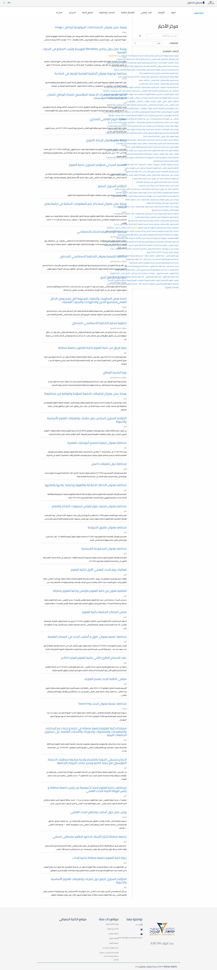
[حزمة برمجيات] (157, 118)
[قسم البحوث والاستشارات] (153, 55)
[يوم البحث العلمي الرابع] (138, 97)
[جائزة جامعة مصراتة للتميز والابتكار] (166, 161)
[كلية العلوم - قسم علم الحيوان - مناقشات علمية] (161, 273)
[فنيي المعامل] (155, 217)
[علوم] (165, 245)
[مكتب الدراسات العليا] (171, 62)
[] (139, 175)
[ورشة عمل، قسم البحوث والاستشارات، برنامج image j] (159, 175)
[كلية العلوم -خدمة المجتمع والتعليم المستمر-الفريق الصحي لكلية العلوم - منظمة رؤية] (147, 269)
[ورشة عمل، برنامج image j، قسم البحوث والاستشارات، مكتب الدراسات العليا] (152, 199)
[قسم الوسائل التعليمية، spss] (168, 171)
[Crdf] (139, 241)
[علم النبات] (156, 147)
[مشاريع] (157, 238)
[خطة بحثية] (133, 224)
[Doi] (141, 73)
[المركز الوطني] (153, 234)
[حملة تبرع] (160, 115)
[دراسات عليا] (174, 231)
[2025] (136, 76)
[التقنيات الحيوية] (173, 111)
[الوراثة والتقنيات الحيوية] (170, 238)
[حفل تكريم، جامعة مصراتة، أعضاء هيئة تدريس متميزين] (159, 185)
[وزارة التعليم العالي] (142, 217)
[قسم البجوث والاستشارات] (145, 69)
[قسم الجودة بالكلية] (138, 104)
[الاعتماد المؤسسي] (171, 115)
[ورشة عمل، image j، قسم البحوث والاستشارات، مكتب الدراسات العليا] (137, 196)
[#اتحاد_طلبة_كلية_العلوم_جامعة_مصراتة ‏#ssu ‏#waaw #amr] (156, 154)
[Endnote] (143, 245)
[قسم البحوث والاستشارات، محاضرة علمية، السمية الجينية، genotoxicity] (153, 220)
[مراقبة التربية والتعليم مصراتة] (168, 192)
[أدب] (155, 245)
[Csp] (134, 241)
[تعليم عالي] (143, 234)
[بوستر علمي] (174, 248)
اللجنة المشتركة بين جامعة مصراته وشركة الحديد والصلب (109, 956)
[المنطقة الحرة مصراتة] (170, 196)
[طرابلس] (175, 234)
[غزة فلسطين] (161, 227)
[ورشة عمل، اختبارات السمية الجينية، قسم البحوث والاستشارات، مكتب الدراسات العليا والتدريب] (146, 206)
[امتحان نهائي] (162, 66)
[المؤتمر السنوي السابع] (147, 227)
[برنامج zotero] (161, 111)
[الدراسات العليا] (173, 283)
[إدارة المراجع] (150, 111)
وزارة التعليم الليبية (112, 924)
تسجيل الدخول (195, 2)
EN (9, 3)
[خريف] (165, 252)
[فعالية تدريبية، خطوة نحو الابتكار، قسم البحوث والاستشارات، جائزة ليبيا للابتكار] (151, 140)
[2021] (159, 252)
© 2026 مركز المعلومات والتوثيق (151, 966)
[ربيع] (149, 252)
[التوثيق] (168, 287)
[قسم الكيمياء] (173, 69)
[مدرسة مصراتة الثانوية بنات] (169, 97)
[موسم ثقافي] (173, 245)
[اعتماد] (154, 231)
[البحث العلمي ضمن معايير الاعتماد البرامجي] (163, 104)
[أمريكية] (145, 241)
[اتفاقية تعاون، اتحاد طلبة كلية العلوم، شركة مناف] (161, 150)
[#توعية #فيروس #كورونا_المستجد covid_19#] (150, 283)
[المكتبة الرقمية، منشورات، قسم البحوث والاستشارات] (160, 87)
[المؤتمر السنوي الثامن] (150, 132)
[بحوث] (135, 245)
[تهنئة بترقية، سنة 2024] (170, 147)
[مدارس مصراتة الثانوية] (154, 94)
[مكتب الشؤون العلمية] (140, 115)
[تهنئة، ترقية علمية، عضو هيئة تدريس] (165, 125)
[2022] (153, 252)
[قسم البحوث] (144, 59)
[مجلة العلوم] (149, 73)
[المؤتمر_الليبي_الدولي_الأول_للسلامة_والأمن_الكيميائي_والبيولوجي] (153, 101)
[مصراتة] (168, 234)
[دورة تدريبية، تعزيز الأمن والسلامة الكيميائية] (163, 203)
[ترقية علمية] (174, 55)
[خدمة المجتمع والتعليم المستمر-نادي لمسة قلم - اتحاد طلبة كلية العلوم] (152, 259)
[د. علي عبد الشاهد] (144, 118)
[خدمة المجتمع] (157, 210)
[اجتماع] (162, 234)
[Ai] (137, 59)
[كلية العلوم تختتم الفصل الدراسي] (166, 73)
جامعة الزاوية (114, 943)
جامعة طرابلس (113, 933)
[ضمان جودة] (146, 231)
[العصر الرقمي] (155, 59)
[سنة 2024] (152, 192)
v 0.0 (137, 966)
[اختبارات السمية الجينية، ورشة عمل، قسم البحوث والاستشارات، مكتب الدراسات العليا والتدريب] (146, 213)
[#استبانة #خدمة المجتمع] (169, 132)
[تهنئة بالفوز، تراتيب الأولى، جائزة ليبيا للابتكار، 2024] (161, 136)
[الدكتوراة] (175, 178)
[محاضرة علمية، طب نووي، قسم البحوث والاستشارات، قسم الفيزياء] (155, 189)
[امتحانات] (175, 287)
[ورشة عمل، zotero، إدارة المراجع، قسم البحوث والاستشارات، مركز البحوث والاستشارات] (148, 122)
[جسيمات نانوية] (161, 69)
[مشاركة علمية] (173, 227)
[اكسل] (142, 248)
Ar (4, 3)
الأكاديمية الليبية (113, 928)
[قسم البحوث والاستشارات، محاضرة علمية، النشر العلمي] (159, 83)
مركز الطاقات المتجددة (111, 947)
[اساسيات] (135, 248)
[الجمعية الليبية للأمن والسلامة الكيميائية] (164, 241)
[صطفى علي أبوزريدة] (171, 118)
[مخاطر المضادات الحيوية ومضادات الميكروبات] (162, 157)
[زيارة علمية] (174, 94)
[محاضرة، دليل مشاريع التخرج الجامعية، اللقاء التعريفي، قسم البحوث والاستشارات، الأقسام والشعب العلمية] (141, 90)
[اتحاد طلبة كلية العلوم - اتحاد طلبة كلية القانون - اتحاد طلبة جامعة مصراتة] (152, 276)
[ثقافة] (149, 245)
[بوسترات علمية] (162, 248)
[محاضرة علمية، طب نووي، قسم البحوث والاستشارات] (151, 178)
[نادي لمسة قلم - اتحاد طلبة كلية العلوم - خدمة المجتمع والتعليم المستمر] (152, 266)
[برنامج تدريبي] (174, 252)
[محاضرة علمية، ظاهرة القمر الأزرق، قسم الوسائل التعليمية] (157, 182)
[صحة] (159, 245)
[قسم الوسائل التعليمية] (170, 59)
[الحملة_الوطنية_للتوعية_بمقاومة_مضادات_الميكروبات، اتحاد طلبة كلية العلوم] (150, 164)
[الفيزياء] (166, 94)
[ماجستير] (150, 238)
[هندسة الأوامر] (163, 231)
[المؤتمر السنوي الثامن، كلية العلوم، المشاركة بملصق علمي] (157, 168)
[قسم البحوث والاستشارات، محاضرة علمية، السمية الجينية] (158, 224)
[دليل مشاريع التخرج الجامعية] (168, 108)
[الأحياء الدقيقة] (134, 238)
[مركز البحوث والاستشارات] (136, 62)
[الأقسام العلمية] (150, 66)
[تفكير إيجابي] (151, 248)
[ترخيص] (138, 231)
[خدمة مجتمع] (138, 55)
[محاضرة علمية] (173, 66)
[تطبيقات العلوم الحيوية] (135, 280)
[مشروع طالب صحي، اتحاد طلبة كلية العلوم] (140, 171)
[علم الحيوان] (138, 66)
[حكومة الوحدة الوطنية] (170, 217)
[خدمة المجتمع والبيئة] (144, 147)
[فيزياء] (143, 238)
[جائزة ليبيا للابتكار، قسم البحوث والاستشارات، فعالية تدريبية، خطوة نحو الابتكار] (151, 143)
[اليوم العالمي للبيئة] (171, 210)
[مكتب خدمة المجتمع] (154, 62)
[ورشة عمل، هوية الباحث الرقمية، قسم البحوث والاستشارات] (157, 129)
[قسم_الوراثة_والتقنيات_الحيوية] (145, 108)
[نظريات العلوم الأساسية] (170, 280)
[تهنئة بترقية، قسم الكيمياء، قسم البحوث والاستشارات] (159, 76)
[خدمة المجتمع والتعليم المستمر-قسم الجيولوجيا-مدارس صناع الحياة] (154, 262)
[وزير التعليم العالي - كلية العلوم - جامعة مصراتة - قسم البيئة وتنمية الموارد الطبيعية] (148, 255)
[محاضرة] (134, 227)
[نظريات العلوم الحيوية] (152, 280)
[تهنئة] (166, 55)
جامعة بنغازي (114, 938)
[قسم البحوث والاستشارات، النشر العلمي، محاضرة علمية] (159, 80)
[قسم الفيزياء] (153, 97)
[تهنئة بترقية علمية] (140, 192)
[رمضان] (152, 115)
